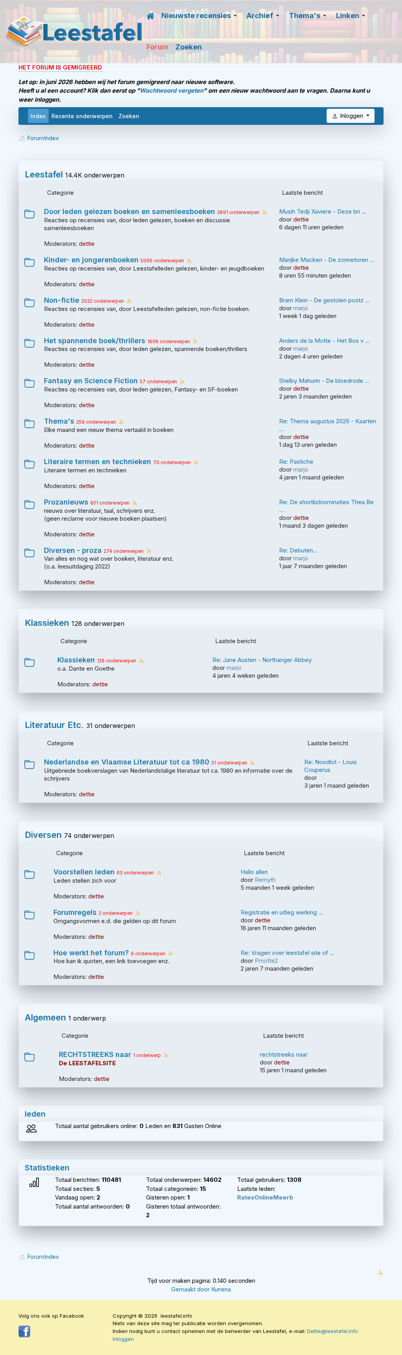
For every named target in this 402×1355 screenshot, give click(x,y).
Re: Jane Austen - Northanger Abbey (262, 660)
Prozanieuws (66, 502)
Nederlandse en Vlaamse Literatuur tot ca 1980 (126, 762)
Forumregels (75, 912)
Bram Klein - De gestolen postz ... (324, 300)
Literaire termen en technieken (97, 462)
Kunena (221, 1289)
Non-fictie (61, 300)
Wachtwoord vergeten (171, 90)
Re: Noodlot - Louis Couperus (330, 766)
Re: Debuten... (298, 550)
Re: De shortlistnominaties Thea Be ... (326, 506)
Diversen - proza (73, 550)
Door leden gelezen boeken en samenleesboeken (129, 212)
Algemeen (45, 1017)
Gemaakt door (191, 1289)
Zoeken (129, 116)
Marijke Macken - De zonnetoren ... (327, 259)
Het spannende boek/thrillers (94, 341)
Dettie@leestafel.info (332, 1331)
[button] (200, 15)
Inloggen (123, 1339)
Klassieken (47, 622)
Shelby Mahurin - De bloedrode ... (324, 380)
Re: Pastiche (296, 461)
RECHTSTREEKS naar (95, 1055)
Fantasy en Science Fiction (91, 381)
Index (38, 116)
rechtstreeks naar (283, 1054)
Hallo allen (254, 872)
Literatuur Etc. (54, 725)
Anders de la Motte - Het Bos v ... (324, 340)
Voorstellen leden (84, 872)
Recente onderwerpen (82, 116)
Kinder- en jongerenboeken (91, 260)
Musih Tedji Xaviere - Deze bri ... (322, 211)
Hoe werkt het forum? (91, 953)
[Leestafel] (74, 32)
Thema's (59, 421)
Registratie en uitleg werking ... (282, 912)
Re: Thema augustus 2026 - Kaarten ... (327, 425)
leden (35, 1114)
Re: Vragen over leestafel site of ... (287, 952)
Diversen (43, 834)
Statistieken (47, 1167)
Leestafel (44, 174)
